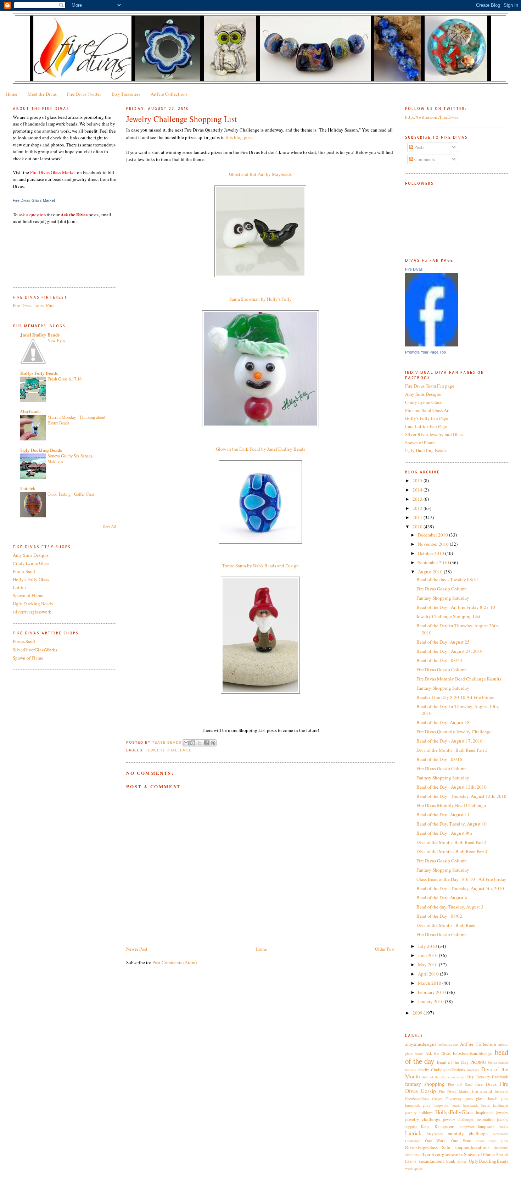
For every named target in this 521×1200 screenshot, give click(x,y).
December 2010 (433, 535)
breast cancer (498, 1062)
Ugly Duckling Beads (41, 449)
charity (423, 1069)
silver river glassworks (441, 1154)
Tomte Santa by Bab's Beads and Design (260, 565)
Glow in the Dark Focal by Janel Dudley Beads (260, 449)
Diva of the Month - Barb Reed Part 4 (452, 851)
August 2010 (431, 571)
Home (11, 94)
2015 (418, 480)
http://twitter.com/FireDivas (431, 117)
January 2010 (431, 1001)
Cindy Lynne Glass (31, 563)
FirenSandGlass (417, 1098)
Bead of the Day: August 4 (441, 897)
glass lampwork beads (441, 1105)
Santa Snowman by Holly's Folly (260, 299)
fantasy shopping (425, 1083)
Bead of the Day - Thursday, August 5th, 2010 (460, 888)
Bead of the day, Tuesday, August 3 (449, 907)
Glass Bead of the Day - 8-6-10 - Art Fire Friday (461, 879)
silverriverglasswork (32, 612)
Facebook (500, 1076)
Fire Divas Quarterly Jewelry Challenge (454, 731)
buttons (410, 1069)
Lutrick (27, 488)
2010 (418, 526)
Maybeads (30, 411)
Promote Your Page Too (425, 352)
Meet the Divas (42, 94)
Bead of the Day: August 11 (443, 814)
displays (473, 1069)
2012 (418, 508)
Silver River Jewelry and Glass (434, 434)
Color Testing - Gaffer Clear (71, 494)
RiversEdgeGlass (421, 1147)
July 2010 (428, 946)
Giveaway (454, 1098)
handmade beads (476, 1105)
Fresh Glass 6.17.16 (64, 379)
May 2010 (428, 964)
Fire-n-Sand (24, 571)
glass (469, 1098)
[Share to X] (199, 742)
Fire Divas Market (454, 1091)
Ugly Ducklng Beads (33, 603)
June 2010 (428, 955)
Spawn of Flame (28, 595)
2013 (418, 499)
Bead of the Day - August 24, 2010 (449, 651)
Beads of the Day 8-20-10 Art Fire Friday (455, 697)
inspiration (485, 1112)
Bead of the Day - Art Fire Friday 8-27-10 (455, 607)
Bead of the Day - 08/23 (439, 660)
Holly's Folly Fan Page (426, 418)
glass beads (486, 1098)
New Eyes (56, 340)
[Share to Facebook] (206, 742)
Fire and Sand (460, 1084)
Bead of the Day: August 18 (443, 722)
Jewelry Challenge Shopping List (448, 616)
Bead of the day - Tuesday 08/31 (447, 579)
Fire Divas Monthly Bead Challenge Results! (459, 679)
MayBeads (435, 1133)
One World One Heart (448, 1140)
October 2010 (431, 553)
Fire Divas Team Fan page (429, 386)
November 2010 (434, 544)
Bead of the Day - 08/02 (439, 916)
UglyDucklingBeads (488, 1161)
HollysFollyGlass (454, 1112)
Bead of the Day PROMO (461, 1062)
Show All (109, 526)
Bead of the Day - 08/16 (439, 759)
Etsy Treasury (478, 1076)
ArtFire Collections (169, 94)
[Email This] (186, 742)
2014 (418, 490)
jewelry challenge (169, 750)
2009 (418, 1013)
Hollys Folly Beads (39, 373)
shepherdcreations (472, 1147)
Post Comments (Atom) (174, 962)
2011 (418, 517)
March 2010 (430, 983)
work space (413, 1168)
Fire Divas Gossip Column (441, 588)
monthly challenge (468, 1133)
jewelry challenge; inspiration (468, 1119)
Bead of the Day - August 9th (444, 833)
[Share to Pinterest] (213, 742)
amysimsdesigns (420, 1044)
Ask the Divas (438, 1053)
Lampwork (467, 1126)
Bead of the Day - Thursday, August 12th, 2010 (461, 796)
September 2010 (434, 562)
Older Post (385, 949)
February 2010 (432, 992)
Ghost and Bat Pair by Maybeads (260, 174)
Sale (446, 1147)
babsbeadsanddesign (473, 1053)
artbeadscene (448, 1044)
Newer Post (136, 949)
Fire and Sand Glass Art (427, 410)
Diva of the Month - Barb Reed (446, 925)
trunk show (456, 1161)
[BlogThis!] (192, 742)
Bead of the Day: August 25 (443, 642)
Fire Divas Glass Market (34, 200)
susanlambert (431, 1161)
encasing (457, 1076)
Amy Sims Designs (31, 555)
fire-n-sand (482, 1091)
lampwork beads (493, 1126)
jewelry (502, 1112)
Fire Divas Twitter (84, 94)
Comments (424, 159)
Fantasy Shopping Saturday (442, 598)
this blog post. (239, 137)
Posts (418, 147)
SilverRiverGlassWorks (35, 649)
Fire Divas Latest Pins (33, 305)
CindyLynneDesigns (448, 1069)
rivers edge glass (492, 1140)
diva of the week (435, 1076)
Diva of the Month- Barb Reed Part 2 (451, 842)
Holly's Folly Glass (31, 579)
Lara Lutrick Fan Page (426, 426)
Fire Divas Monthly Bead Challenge (451, 805)
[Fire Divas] (431, 344)
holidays (426, 1112)
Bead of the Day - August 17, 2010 (449, 741)
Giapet (437, 1098)
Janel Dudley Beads (40, 334)
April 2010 (429, 974)
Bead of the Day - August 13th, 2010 (451, 787)
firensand (501, 1091)
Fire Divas (414, 269)
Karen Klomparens (438, 1126)
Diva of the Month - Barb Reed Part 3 (452, 750)
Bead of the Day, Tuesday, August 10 (451, 824)
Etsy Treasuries (126, 94)
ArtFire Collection (478, 1044)
